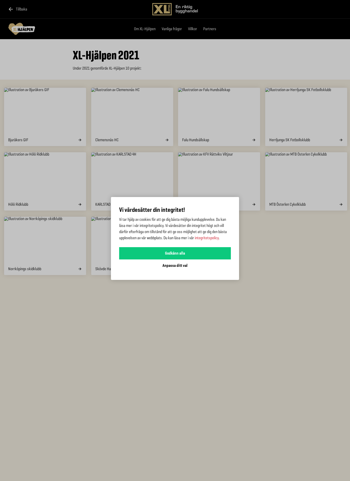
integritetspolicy (207, 237)
